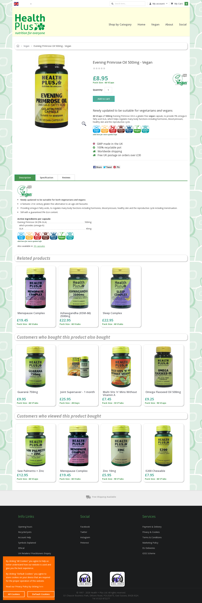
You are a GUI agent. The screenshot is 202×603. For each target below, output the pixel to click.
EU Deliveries (148, 548)
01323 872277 (103, 598)
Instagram (85, 537)
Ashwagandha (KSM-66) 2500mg (75, 315)
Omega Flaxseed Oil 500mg (163, 392)
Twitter (83, 532)
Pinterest (84, 542)
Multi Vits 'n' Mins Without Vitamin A (120, 394)
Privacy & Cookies (151, 532)
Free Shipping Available (104, 496)
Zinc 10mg (109, 470)
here (41, 586)
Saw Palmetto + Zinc (30, 470)
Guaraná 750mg (27, 392)
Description (25, 177)
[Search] (112, 4)
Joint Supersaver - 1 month (77, 392)
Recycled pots (24, 532)
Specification (46, 177)
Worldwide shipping (110, 151)
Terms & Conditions (152, 537)
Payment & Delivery (151, 526)
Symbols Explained (27, 542)
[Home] (33, 24)
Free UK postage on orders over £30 (119, 155)
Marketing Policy (150, 542)
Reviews (66, 177)
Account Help (24, 537)
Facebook (85, 526)
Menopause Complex (31, 313)
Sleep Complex (112, 313)
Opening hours (25, 526)
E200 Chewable (155, 470)
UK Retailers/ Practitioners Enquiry (34, 553)
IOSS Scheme (148, 553)
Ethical (21, 548)
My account (159, 3)
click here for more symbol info (105, 134)
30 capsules (39, 246)
